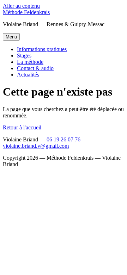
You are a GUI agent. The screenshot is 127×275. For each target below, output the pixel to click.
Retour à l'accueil (22, 127)
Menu (11, 36)
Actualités (28, 75)
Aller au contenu (21, 6)
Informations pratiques (42, 49)
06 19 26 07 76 (63, 139)
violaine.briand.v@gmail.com (36, 146)
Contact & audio (35, 68)
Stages (24, 56)
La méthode (30, 62)
